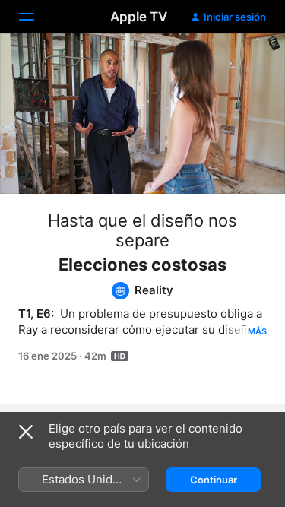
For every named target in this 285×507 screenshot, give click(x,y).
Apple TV (138, 16)
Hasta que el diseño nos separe (142, 230)
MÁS (257, 331)
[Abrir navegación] (35, 16)
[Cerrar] (26, 432)
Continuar (213, 480)
